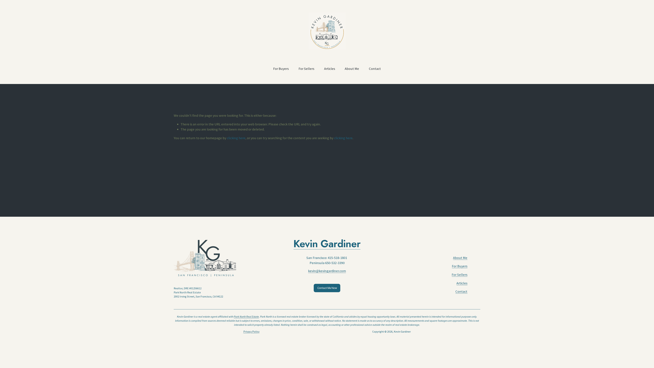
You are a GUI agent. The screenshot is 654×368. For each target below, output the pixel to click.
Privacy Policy (251, 331)
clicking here (236, 138)
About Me (352, 68)
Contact (375, 68)
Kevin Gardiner (326, 243)
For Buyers (281, 68)
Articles (329, 68)
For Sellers (306, 68)
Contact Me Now (327, 288)
